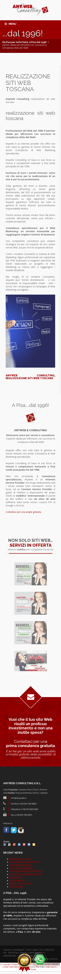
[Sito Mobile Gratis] (30, 661)
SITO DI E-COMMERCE (21, 868)
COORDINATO (17, 880)
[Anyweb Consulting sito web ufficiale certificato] (24, 962)
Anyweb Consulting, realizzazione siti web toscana (30, 377)
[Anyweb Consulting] (30, 9)
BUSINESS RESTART (20, 859)
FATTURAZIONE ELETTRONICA (26, 871)
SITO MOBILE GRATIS (21, 865)
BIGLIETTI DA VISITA (20, 883)
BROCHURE (16, 877)
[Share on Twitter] (29, 844)
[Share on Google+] (14, 844)
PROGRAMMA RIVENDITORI (24, 862)
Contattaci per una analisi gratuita (23, 511)
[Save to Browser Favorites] (34, 844)
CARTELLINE (16, 886)
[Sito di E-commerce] (30, 633)
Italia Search (51, 967)
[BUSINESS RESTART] (30, 574)
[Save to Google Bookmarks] (9, 844)
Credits (5, 967)
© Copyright (5, 964)
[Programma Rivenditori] (30, 603)
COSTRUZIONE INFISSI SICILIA (26, 874)
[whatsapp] (40, 959)
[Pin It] (24, 844)
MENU (12, 23)
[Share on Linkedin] (19, 844)
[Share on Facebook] (4, 844)
